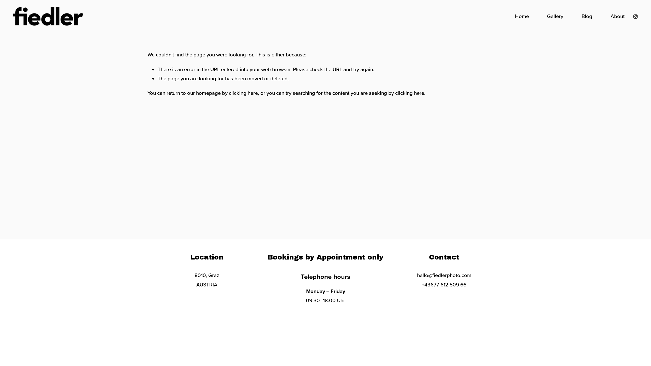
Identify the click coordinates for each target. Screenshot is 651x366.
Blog (587, 16)
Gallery (555, 16)
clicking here (243, 93)
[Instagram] (635, 16)
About (618, 16)
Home (522, 16)
